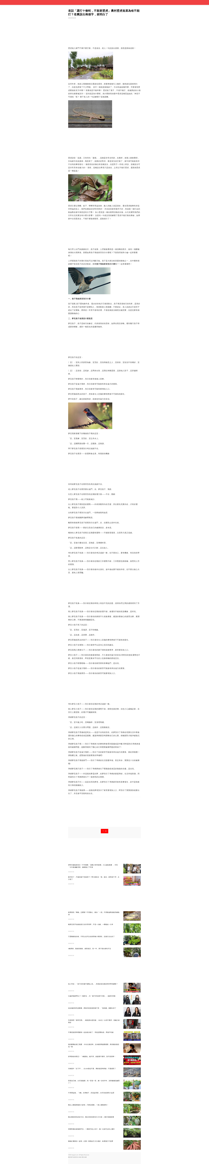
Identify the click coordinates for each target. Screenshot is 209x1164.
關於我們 (70, 1157)
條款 (80, 1157)
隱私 (83, 1157)
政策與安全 (76, 1157)
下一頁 (104, 831)
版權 (85, 1157)
